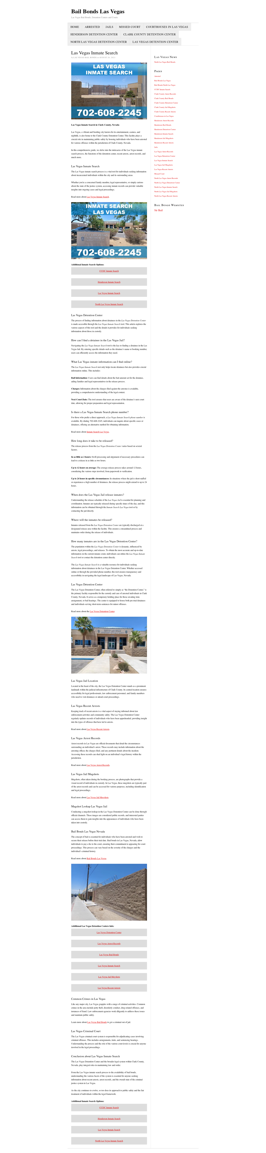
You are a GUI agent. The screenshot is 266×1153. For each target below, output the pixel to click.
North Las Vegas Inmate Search (109, 304)
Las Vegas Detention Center (155, 42)
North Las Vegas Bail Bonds (164, 62)
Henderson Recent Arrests (164, 142)
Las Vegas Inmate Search (98, 196)
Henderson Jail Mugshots (163, 138)
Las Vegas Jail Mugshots (97, 797)
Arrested (92, 27)
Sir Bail (158, 210)
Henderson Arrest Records (164, 120)
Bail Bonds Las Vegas (96, 858)
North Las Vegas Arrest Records (166, 178)
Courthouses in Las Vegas (167, 27)
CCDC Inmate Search (109, 270)
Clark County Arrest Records (165, 94)
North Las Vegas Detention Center (99, 42)
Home (75, 27)
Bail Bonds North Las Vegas (164, 85)
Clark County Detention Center (149, 34)
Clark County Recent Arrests (165, 111)
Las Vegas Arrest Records (98, 765)
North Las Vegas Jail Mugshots (165, 191)
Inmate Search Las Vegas (98, 431)
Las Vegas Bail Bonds (109, 954)
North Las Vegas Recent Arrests (166, 196)
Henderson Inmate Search (109, 281)
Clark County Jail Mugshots (165, 107)
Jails (109, 27)
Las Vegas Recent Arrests (98, 729)
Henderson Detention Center (94, 34)
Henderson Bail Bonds (162, 125)
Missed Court (129, 27)
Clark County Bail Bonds (163, 98)
